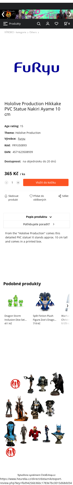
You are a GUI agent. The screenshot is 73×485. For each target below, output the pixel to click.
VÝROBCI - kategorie (15, 32)
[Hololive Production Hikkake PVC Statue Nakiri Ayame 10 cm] (36, 68)
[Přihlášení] (48, 23)
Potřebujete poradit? (36, 224)
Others (33, 32)
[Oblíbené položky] (56, 23)
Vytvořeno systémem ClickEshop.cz (36, 474)
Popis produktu (36, 217)
